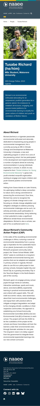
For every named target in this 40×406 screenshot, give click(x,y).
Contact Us (26, 13)
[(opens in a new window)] (4, 398)
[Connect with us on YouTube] (18, 394)
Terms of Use (6, 381)
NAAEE (5, 13)
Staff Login (6, 378)
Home (5, 22)
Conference (19, 13)
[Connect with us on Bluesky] (22, 394)
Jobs (14, 13)
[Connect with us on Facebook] (5, 394)
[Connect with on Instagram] (9, 394)
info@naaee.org (7, 375)
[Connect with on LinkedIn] (13, 394)
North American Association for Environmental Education (17, 6)
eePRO (10, 13)
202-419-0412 (7, 376)
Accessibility (14, 381)
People (12, 22)
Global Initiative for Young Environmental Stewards (19, 171)
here (27, 224)
